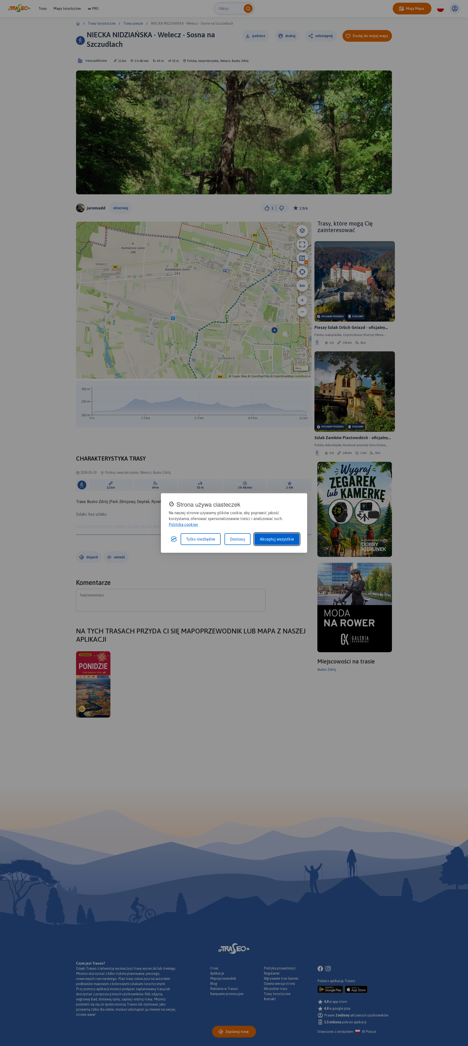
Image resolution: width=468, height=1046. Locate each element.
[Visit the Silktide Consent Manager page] (174, 539)
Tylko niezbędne (200, 539)
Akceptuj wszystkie (277, 539)
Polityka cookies (183, 524)
